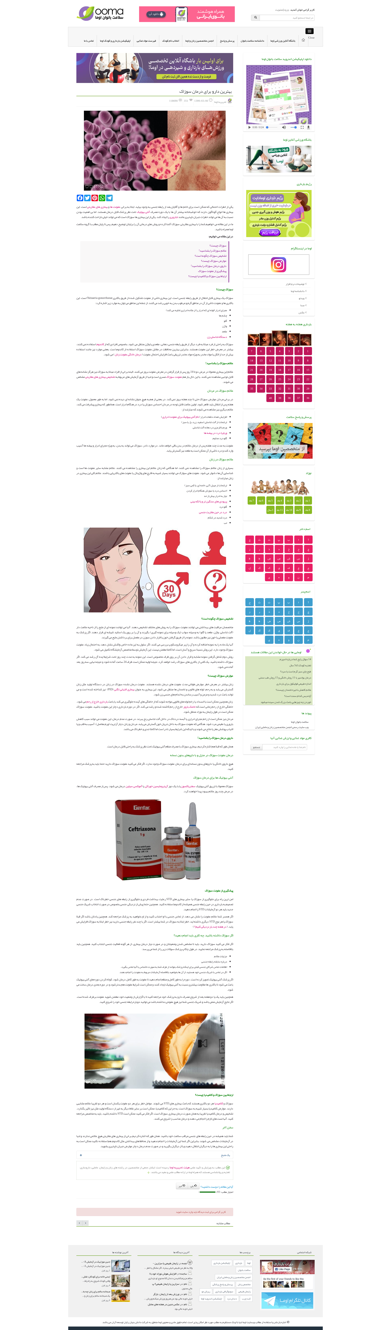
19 (270, 370)
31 (289, 388)
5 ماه (270, 500)
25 (279, 379)
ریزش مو (206, 1291)
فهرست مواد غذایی (146, 40)
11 (279, 360)
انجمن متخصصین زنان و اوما (199, 40)
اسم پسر (305, 591)
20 (261, 370)
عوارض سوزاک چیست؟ (213, 261)
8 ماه (307, 510)
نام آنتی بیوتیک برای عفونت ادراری (180, 417)
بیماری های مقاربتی (97, 207)
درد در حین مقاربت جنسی (213, 512)
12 (270, 360)
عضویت (279, 9)
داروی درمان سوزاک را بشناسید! (208, 266)
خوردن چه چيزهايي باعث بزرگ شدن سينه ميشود (286, 696)
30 (298, 388)
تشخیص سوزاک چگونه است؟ (210, 255)
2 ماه (298, 500)
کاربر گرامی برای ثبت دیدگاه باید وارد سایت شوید (201, 1212)
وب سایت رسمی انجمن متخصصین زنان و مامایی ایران (282, 727)
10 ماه (289, 510)
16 (298, 370)
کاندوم (100, 344)
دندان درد (232, 1298)
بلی (192, 1186)
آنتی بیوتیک (143, 212)
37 (298, 398)
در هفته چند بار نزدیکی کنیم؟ (210, 926)
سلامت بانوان (244, 1270)
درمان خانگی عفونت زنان (128, 354)
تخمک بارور (189, 706)
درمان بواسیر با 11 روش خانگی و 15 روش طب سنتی (285, 671)
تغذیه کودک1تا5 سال (300, 659)
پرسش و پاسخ (227, 40)
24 (289, 379)
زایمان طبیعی (244, 1291)
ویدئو (301, 298)
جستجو (256, 747)
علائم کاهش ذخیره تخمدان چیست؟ (293, 683)
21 (251, 370)
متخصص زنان (244, 1284)
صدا (302, 305)
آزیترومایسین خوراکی (156, 786)
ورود (286, 9)
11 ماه (280, 510)
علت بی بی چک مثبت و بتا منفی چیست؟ (291, 702)
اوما (248, 1262)
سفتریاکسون (188, 786)
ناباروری (173, 217)
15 (307, 370)
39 (279, 398)
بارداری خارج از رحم (97, 701)
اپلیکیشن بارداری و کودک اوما (115, 40)
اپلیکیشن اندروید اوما (211, 1298)
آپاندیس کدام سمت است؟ (297, 690)
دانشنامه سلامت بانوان (252, 40)
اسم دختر (304, 529)
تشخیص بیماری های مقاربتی (100, 377)
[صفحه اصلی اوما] (99, 14)
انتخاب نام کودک (170, 40)
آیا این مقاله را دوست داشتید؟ (217, 1187)
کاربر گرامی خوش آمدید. (302, 9)
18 (279, 370)
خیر (180, 1186)
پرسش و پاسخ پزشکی (222, 1284)
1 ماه (307, 500)
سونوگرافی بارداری (224, 1291)
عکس (301, 312)
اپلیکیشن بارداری (221, 1262)
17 (289, 370)
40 (270, 398)
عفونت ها (114, 207)
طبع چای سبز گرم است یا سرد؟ (295, 665)
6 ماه (261, 500)
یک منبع (225, 1155)
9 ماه (298, 510)
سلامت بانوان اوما (300, 722)
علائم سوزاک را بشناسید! (212, 250)
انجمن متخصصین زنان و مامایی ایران (233, 1277)
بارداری (238, 1262)
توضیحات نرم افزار (295, 284)
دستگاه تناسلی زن (217, 337)
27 (261, 379)
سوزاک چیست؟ (218, 245)
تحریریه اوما (220, 101)
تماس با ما (89, 40)
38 (289, 398)
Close (311, 37)
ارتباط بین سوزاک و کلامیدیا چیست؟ (207, 276)
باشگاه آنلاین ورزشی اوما (282, 40)
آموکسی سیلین (133, 786)
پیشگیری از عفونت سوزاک (212, 271)
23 (298, 379)
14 (251, 360)
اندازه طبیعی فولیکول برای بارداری (293, 677)
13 (261, 360)
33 (270, 388)
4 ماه (279, 500)
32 (279, 388)
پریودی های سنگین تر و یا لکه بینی (208, 501)
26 (270, 379)
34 (261, 388)
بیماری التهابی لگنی (124, 689)
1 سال (270, 510)
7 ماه (251, 500)
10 (289, 360)
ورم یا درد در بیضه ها (215, 433)
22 (307, 379)
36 (307, 398)
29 (307, 388)
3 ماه (289, 500)
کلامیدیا (218, 1103)
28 (251, 379)
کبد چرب (246, 1298)
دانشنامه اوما (297, 291)
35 (251, 388)
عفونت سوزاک (174, 377)
